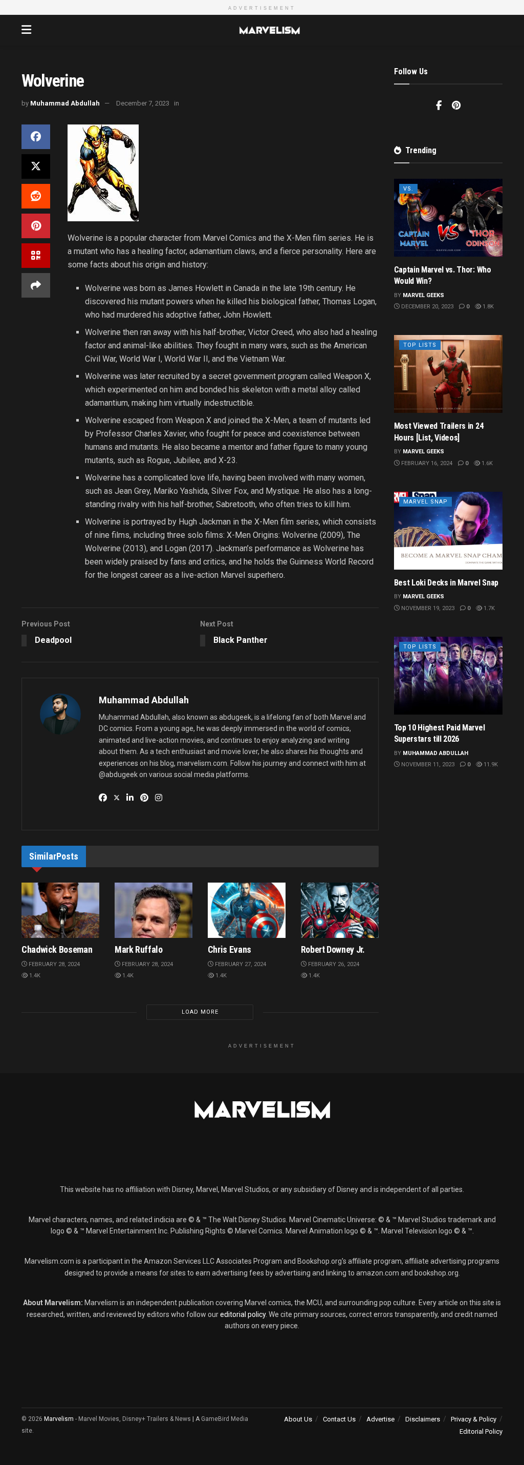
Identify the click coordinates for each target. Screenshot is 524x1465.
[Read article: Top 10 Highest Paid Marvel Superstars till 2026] (448, 676)
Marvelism (59, 1418)
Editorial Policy (481, 1431)
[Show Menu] (26, 30)
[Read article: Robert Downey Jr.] (340, 910)
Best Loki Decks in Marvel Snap (446, 583)
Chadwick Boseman (56, 949)
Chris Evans (229, 949)
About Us (298, 1419)
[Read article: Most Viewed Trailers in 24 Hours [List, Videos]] (448, 374)
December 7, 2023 (142, 103)
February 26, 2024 (333, 964)
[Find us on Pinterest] (456, 106)
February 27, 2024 (239, 964)
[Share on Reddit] (35, 196)
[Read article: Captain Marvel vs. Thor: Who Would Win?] (448, 218)
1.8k (487, 306)
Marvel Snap (425, 501)
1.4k (34, 975)
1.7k (488, 608)
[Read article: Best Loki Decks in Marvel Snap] (448, 531)
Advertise (380, 1419)
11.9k (490, 764)
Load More (200, 1012)
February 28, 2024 (53, 964)
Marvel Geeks (423, 295)
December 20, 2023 (426, 306)
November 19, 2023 (427, 608)
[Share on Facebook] (35, 136)
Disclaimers (422, 1419)
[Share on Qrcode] (35, 255)
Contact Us (339, 1419)
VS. (408, 188)
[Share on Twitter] (35, 166)
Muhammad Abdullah (65, 103)
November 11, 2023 (427, 764)
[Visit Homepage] (269, 30)
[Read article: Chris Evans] (247, 910)
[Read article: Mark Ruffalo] (153, 910)
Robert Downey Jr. (333, 949)
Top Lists (419, 345)
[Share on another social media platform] (35, 285)
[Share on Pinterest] (35, 226)
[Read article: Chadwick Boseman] (60, 910)
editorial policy (243, 1314)
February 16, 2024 (426, 463)
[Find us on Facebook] (439, 106)
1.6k (486, 463)
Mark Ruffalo (139, 949)
